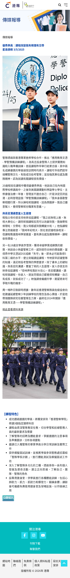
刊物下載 (35, 543)
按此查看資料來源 (12, 309)
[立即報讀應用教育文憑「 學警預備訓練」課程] (10, 498)
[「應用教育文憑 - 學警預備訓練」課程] (35, 363)
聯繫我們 (35, 549)
